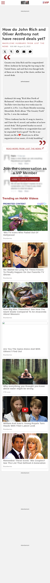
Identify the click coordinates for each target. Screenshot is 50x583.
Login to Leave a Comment (25, 179)
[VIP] (46, 3)
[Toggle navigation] (3, 3)
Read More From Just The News (24, 148)
